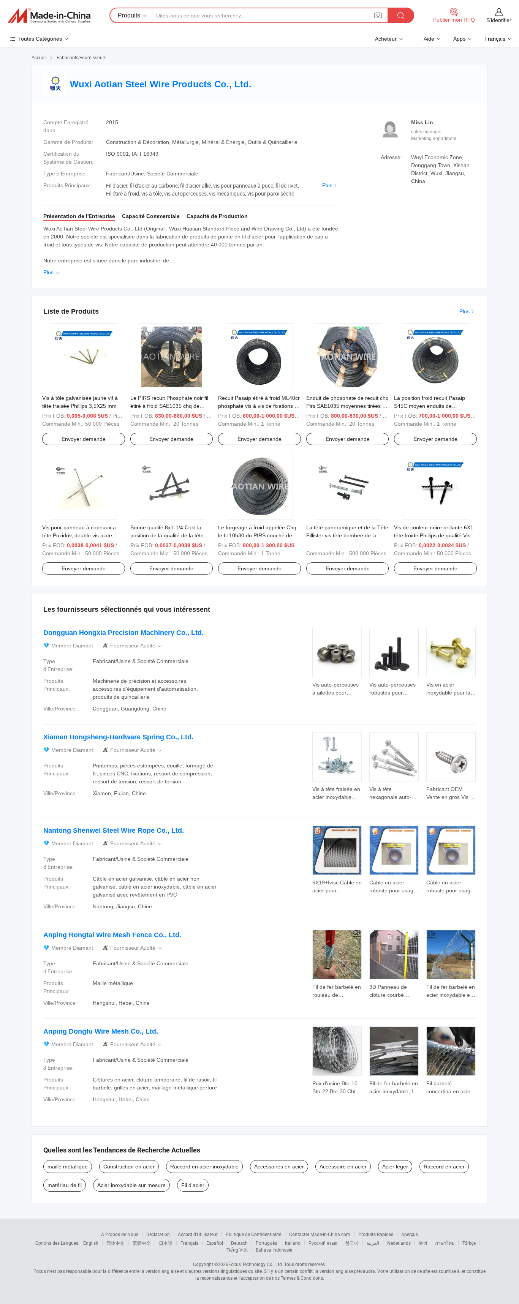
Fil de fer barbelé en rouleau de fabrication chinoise (336, 995)
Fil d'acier (192, 1185)
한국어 (352, 1243)
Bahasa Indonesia (274, 1250)
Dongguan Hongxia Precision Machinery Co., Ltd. (123, 632)
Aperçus (409, 1234)
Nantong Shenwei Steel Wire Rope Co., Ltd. (113, 830)
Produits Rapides (375, 1234)
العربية (373, 1243)
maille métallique (67, 1166)
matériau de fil (64, 1185)
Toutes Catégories (40, 39)
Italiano (293, 1243)
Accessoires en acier (279, 1166)
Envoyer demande (84, 439)
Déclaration (158, 1234)
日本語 (165, 1243)
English (90, 1243)
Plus (327, 185)
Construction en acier (129, 1166)
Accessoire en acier (343, 1166)
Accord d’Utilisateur (198, 1234)
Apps (459, 39)
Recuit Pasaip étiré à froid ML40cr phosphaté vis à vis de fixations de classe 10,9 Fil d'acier (259, 406)
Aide (429, 39)
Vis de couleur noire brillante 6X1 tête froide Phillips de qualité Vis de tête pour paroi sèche (433, 535)
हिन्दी (423, 1243)
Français (189, 1243)
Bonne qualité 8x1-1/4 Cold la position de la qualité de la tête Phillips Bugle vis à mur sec (167, 535)
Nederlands (399, 1243)
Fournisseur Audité (136, 646)
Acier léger (395, 1166)
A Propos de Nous (119, 1234)
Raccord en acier (444, 1166)
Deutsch (239, 1243)
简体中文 (115, 1243)
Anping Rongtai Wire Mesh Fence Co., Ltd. (112, 935)
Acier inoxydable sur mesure (131, 1185)
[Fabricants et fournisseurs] (49, 16)
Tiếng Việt (237, 1250)
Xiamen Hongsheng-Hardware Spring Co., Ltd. (118, 737)
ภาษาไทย (444, 1243)
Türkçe (469, 1243)
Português (266, 1243)
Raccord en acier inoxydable (204, 1166)
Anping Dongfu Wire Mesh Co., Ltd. (100, 1031)
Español (214, 1243)
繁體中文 (142, 1243)
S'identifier (498, 20)
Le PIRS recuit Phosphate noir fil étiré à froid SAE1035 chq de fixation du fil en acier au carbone (170, 406)
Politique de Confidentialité (253, 1234)
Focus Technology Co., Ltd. (255, 1264)
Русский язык (323, 1243)
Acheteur (386, 39)
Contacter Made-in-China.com (319, 1234)
